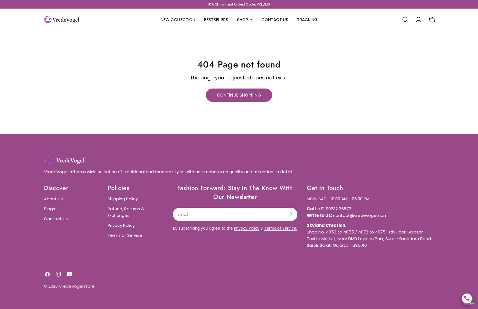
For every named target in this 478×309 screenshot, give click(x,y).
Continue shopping (239, 95)
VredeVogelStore (77, 286)
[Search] (405, 19)
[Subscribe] (291, 214)
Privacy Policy (121, 225)
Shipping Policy (123, 199)
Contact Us (56, 219)
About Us (53, 199)
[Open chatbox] (467, 298)
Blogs (49, 209)
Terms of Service (125, 235)
